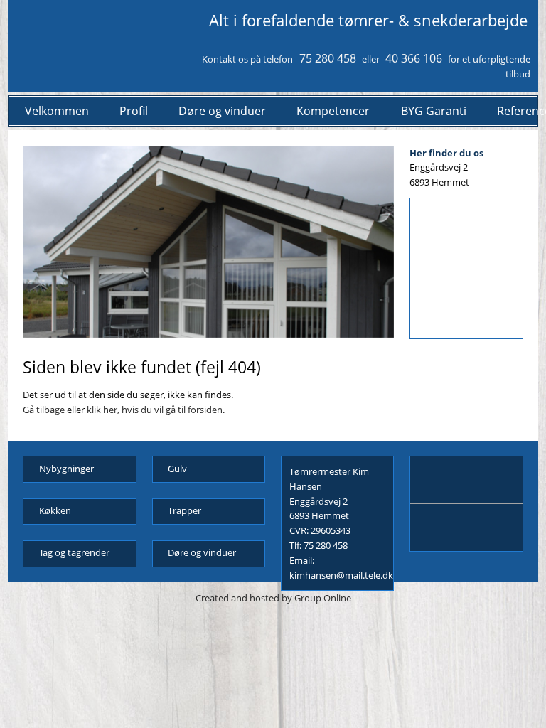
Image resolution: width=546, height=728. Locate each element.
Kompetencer (333, 111)
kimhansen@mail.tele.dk (341, 575)
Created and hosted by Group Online (273, 598)
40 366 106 (413, 58)
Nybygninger (66, 468)
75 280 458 (327, 58)
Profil (133, 111)
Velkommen (57, 111)
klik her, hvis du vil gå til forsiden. (156, 409)
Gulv (177, 468)
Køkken (55, 510)
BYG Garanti (433, 111)
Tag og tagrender (74, 552)
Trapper (184, 510)
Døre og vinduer (222, 111)
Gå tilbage (44, 409)
